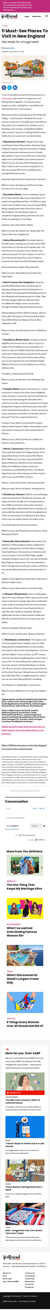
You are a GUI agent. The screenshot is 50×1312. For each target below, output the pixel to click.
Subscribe (36, 16)
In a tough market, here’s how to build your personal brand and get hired (22, 1151)
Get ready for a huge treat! (20, 42)
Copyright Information (12, 1296)
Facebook (4, 87)
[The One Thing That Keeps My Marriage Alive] (25, 865)
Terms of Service (30, 1296)
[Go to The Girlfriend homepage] (6, 16)
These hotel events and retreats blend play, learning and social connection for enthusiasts (23, 1238)
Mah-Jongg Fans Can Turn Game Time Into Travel (23, 1232)
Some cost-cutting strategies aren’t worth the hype (23, 1195)
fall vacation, (7, 98)
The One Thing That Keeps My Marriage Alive (24, 887)
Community (30, 1276)
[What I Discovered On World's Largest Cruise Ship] (25, 955)
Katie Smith (9, 48)
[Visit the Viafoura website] (40, 840)
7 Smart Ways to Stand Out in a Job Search (24, 1145)
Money (8, 1184)
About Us (7, 1273)
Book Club (7, 1278)
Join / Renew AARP (11, 1281)
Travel (5, 25)
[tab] (13, 826)
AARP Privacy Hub (10, 1301)
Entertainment (11, 1097)
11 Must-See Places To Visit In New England (25, 33)
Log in (34, 808)
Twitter (9, 87)
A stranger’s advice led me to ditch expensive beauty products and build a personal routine (23, 1108)
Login (26, 16)
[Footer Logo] (25, 1257)
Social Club (29, 1278)
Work (7, 1140)
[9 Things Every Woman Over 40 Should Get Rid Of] (25, 1002)
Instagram (29, 1287)
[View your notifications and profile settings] (44, 826)
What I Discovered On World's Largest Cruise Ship (23, 978)
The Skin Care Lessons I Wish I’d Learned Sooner (22, 1101)
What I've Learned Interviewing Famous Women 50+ (22, 932)
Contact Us (30, 1273)
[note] (24, 82)
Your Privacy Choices (27, 1301)
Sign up (42, 808)
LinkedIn (15, 87)
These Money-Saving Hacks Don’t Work (23, 1188)
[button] (46, 16)
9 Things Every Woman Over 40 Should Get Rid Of (25, 1024)
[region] (25, 823)
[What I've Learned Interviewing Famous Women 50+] (25, 908)
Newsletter (30, 1281)
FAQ (5, 1276)
